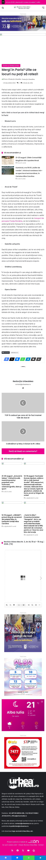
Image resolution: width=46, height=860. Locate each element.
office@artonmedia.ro (19, 816)
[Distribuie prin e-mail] (32, 359)
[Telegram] (27, 359)
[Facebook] (6, 359)
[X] (11, 359)
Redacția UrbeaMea (28, 79)
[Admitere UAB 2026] (23, 23)
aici (31, 831)
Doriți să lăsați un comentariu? (23, 451)
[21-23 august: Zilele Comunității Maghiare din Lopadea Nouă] (8, 160)
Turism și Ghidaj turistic (11, 65)
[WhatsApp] (22, 359)
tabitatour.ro (14, 352)
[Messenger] (16, 359)
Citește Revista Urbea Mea (27, 845)
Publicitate (23, 14)
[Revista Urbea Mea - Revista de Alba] (23, 7)
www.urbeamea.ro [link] (20, 796)
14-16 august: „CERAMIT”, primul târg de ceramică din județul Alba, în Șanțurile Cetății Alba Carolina (12, 519)
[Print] (38, 359)
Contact (41, 845)
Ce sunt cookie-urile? (9, 845)
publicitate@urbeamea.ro (19, 826)
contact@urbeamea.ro (23, 823)
